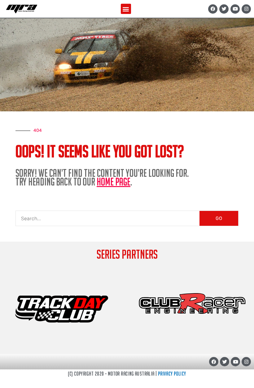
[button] (126, 9)
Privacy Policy (172, 374)
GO (219, 218)
